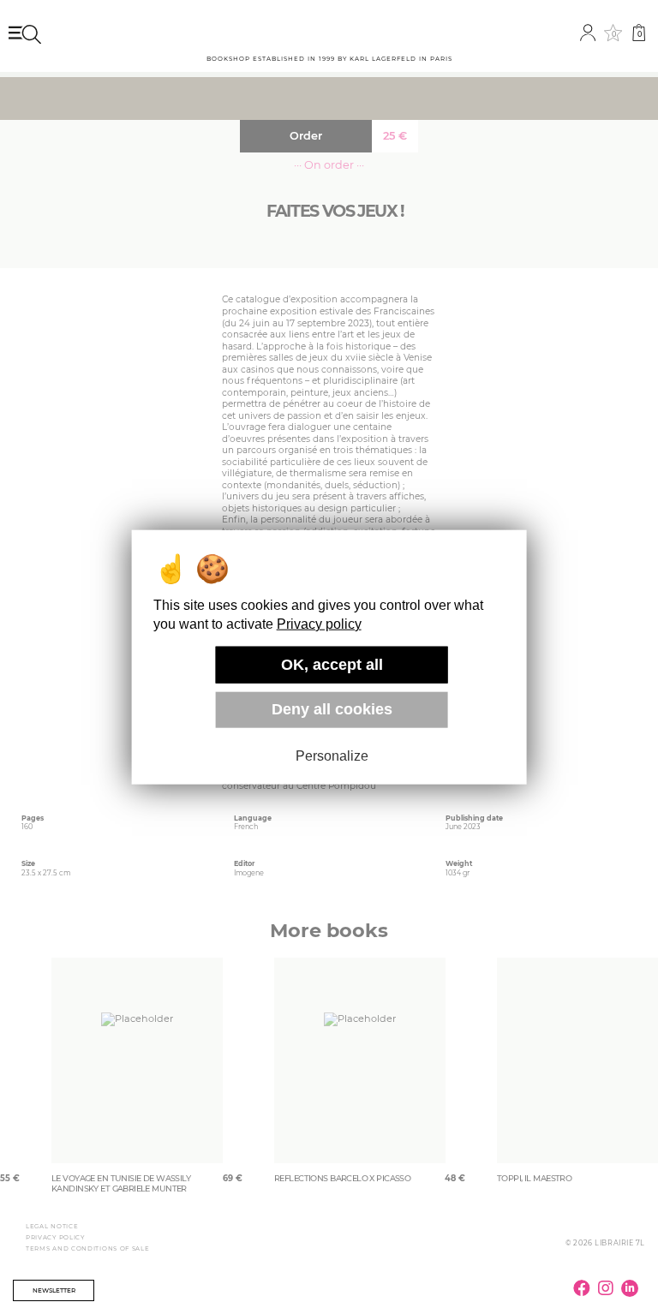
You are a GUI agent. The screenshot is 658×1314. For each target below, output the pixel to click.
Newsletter (54, 1290)
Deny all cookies (332, 709)
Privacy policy (319, 624)
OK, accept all (332, 664)
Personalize (332, 756)
